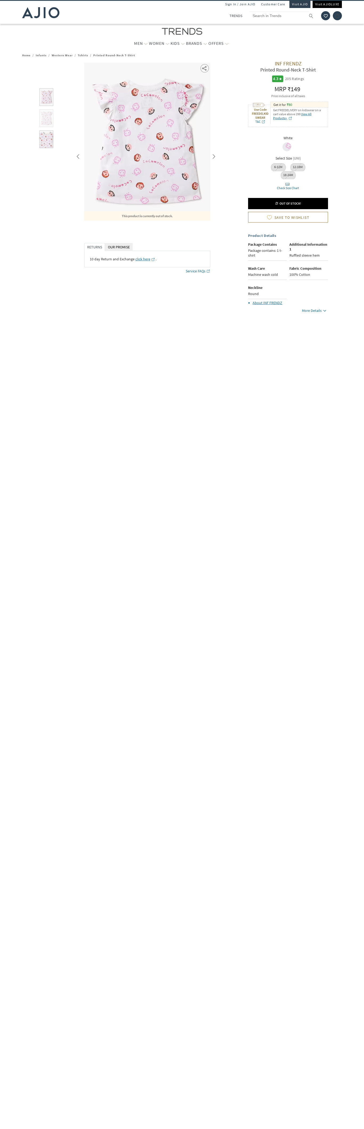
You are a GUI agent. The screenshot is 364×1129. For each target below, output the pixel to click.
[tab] (46, 98)
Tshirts (83, 55)
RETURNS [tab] (94, 247)
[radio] (286, 150)
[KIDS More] (183, 43)
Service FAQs (195, 271)
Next (213, 155)
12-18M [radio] (298, 167)
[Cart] (337, 15)
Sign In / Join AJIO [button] (240, 4)
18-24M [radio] (288, 175)
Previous (77, 155)
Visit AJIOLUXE (327, 4)
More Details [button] (312, 310)
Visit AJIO (300, 4)
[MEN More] (146, 43)
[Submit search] (313, 15)
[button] (325, 15)
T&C (258, 122)
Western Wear (62, 55)
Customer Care (273, 4)
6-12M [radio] (278, 167)
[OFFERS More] (227, 43)
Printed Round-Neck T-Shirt (114, 55)
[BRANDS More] (205, 43)
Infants (41, 55)
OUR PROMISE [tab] (119, 247)
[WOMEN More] (167, 43)
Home (26, 55)
